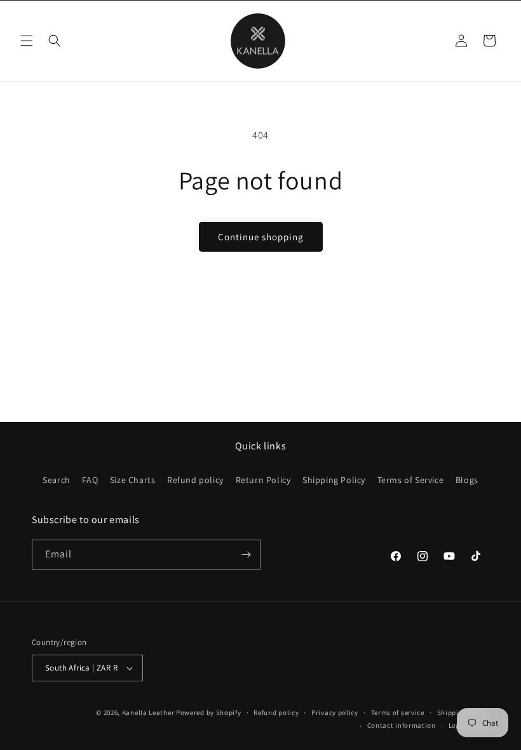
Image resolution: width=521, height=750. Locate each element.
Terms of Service (410, 480)
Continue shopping (261, 237)
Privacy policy (334, 712)
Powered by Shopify (208, 712)
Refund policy (195, 480)
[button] (27, 41)
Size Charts (133, 480)
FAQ (90, 480)
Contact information (401, 725)
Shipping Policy (333, 480)
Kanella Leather (148, 712)
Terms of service (397, 712)
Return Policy (263, 480)
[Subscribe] (246, 554)
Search (57, 480)
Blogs (467, 480)
